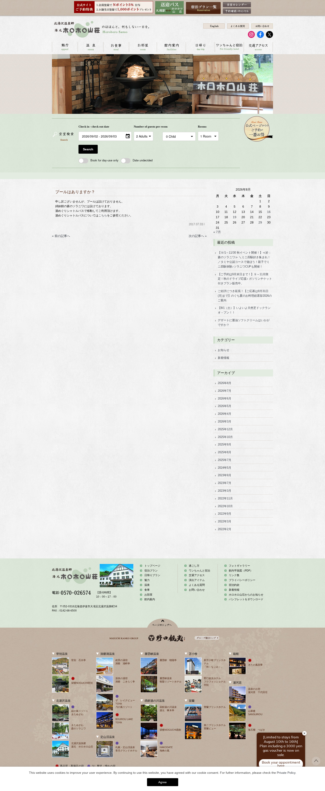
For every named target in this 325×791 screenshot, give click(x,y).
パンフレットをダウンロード (246, 599)
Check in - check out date (93, 126)
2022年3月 (224, 521)
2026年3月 (224, 421)
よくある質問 (197, 585)
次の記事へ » (198, 236)
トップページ (152, 565)
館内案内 (171, 47)
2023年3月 (224, 490)
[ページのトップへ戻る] (316, 764)
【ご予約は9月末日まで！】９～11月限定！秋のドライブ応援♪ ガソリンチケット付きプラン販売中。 (245, 279)
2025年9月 (224, 444)
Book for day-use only (104, 160)
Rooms (202, 126)
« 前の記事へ (61, 236)
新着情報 (223, 357)
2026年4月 (224, 413)
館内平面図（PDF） (241, 570)
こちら (102, 215)
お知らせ (223, 350)
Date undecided (143, 160)
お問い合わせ (197, 589)
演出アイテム (197, 580)
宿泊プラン (151, 570)
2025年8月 (224, 452)
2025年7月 (224, 460)
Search (88, 149)
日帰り (200, 47)
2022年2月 (224, 529)
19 (234, 217)
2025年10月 (225, 437)
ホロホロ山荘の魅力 (65, 47)
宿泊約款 (234, 585)
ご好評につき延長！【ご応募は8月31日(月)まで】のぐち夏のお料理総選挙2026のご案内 (245, 295)
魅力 (147, 580)
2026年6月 (224, 398)
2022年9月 (224, 513)
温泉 (90, 47)
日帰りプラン (152, 575)
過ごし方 (194, 565)
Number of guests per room (147, 126)
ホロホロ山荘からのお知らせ (246, 594)
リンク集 (234, 575)
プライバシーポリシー (242, 580)
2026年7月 (224, 390)
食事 (147, 589)
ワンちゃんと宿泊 (229, 47)
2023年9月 (224, 475)
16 (269, 212)
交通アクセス (258, 47)
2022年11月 (225, 498)
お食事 (116, 47)
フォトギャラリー (239, 565)
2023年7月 (224, 483)
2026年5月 (224, 406)
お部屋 (143, 47)
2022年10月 (225, 506)
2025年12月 (225, 429)
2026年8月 (224, 383)
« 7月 (217, 232)
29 (260, 222)
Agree (162, 782)
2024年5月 (224, 467)
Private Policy (286, 772)
